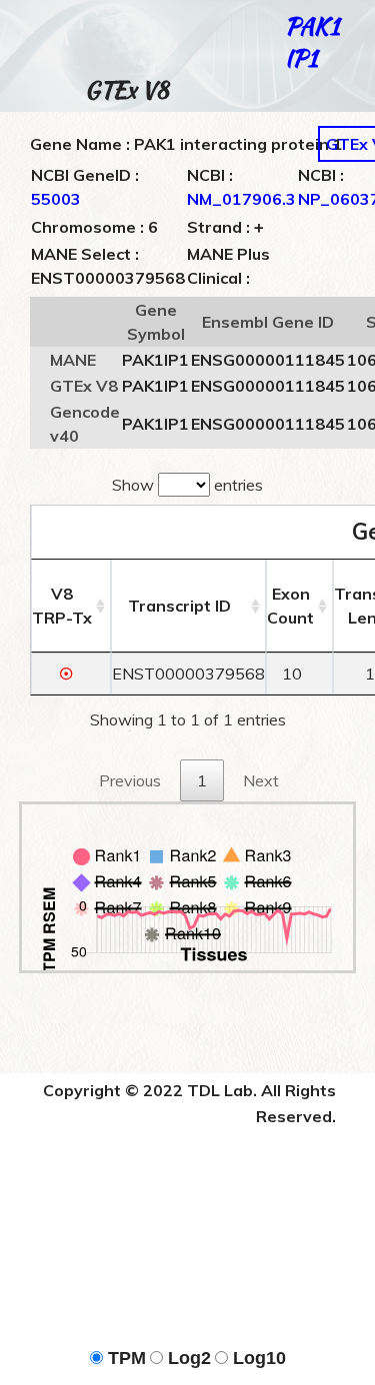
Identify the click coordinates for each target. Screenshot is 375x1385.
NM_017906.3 (241, 199)
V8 (62, 606)
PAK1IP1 (312, 41)
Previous (130, 780)
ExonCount (290, 606)
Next (261, 780)
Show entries (187, 485)
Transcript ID (179, 606)
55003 (56, 199)
